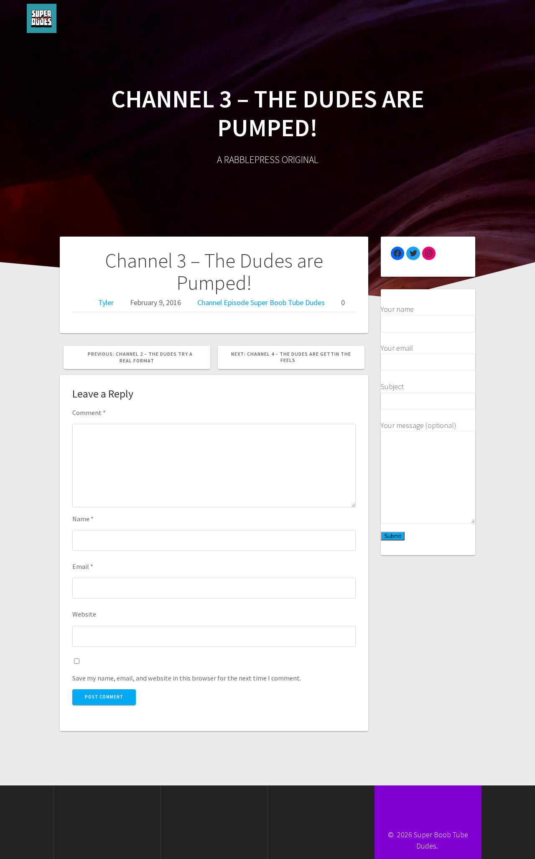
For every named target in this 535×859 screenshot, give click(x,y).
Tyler (106, 302)
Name (83, 519)
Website (84, 614)
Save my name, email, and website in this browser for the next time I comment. (186, 678)
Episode (236, 302)
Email (82, 566)
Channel (209, 302)
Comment (89, 412)
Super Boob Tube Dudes (287, 302)
